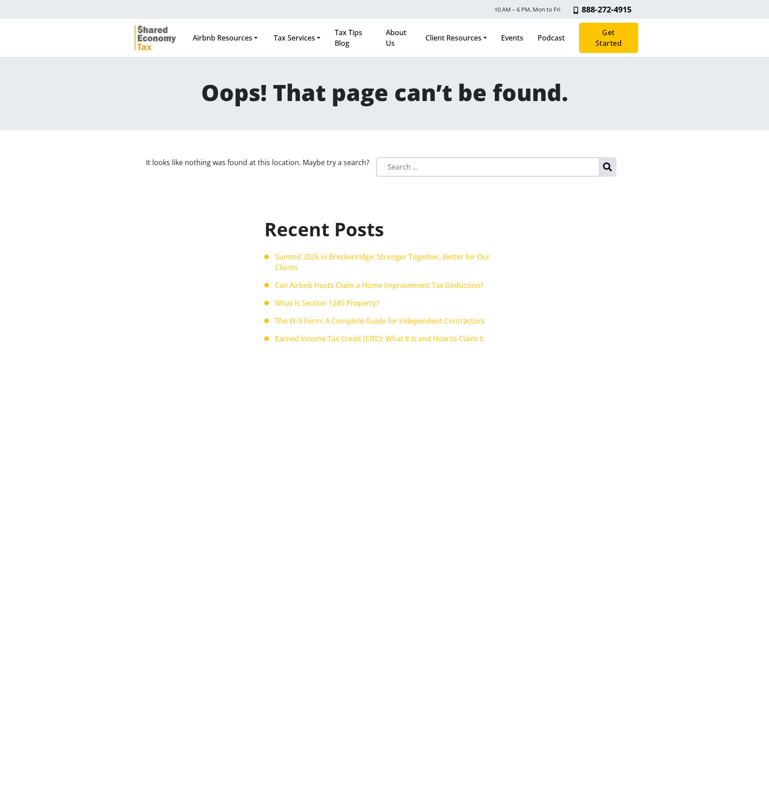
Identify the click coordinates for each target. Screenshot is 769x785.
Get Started (608, 38)
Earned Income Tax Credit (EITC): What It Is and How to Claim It (379, 339)
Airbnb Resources (222, 38)
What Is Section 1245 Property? (327, 303)
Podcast (551, 38)
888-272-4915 (606, 9)
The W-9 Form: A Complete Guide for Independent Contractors (380, 321)
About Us (396, 38)
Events (512, 38)
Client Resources (453, 38)
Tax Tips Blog (348, 38)
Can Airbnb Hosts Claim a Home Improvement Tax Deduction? (379, 285)
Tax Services (293, 38)
